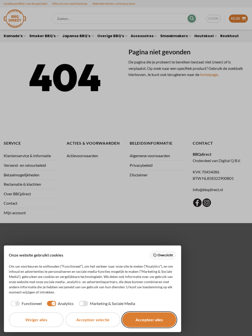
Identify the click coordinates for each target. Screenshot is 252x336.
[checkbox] (25, 303)
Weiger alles (36, 319)
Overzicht (165, 255)
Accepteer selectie (93, 319)
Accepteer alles (149, 319)
